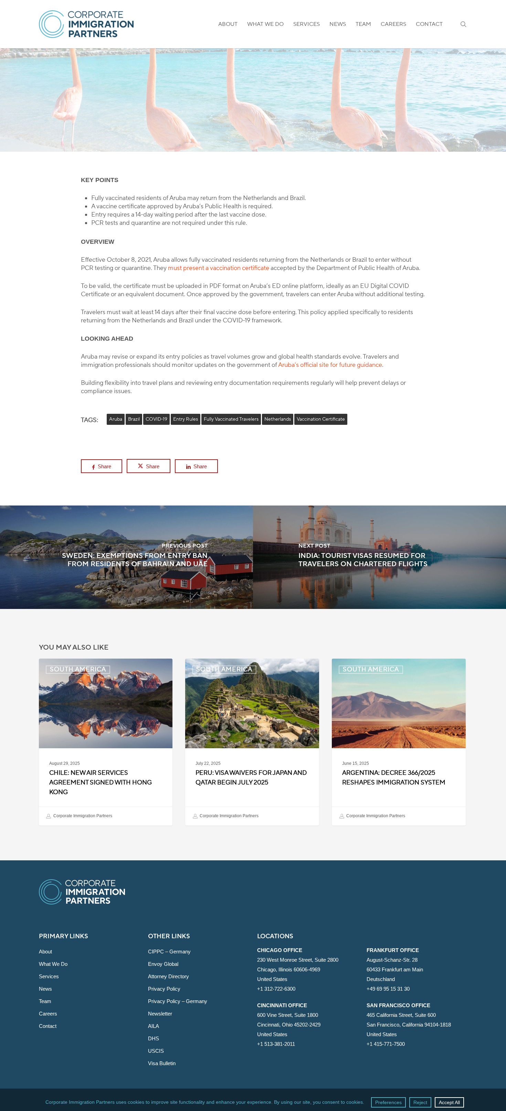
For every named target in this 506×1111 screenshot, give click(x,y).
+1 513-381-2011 (276, 1044)
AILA (153, 1026)
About (45, 951)
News (45, 989)
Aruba (115, 419)
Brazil (134, 419)
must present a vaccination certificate (218, 268)
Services (49, 976)
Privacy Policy (164, 989)
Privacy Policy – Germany (177, 1001)
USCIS (156, 1051)
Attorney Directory (168, 976)
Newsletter (160, 1014)
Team (45, 1001)
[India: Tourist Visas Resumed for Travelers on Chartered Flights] (379, 557)
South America (253, 123)
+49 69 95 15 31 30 (388, 989)
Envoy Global (163, 964)
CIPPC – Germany (169, 951)
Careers (48, 1014)
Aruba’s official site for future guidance (330, 365)
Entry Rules (185, 419)
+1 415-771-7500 (386, 1044)
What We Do (53, 964)
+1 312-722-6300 (276, 989)
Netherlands (277, 419)
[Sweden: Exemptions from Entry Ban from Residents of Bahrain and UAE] (126, 557)
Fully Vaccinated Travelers (231, 419)
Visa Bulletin (162, 1063)
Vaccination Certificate (321, 419)
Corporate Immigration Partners (82, 815)
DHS (153, 1038)
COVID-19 (156, 419)
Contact (47, 1026)
